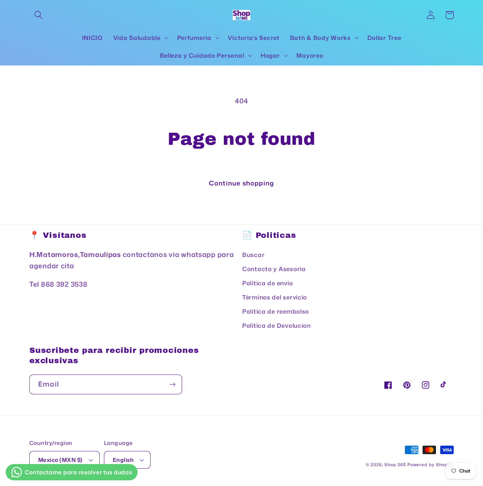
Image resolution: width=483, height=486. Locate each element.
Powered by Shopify (430, 465)
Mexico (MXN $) (60, 460)
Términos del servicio (274, 297)
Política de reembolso (275, 311)
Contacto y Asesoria (274, 269)
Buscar (253, 255)
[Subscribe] (172, 384)
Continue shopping (241, 183)
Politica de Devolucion (276, 325)
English (123, 460)
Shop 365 (395, 465)
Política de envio (267, 283)
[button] (38, 15)
